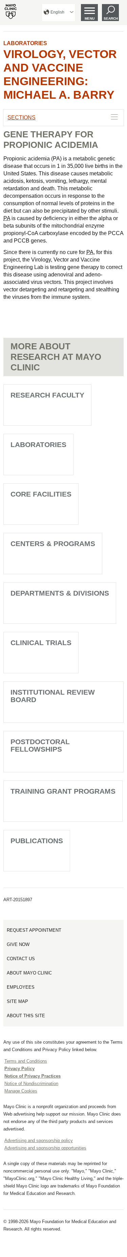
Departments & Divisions (59, 593)
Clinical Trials (40, 642)
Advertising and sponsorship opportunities (45, 1147)
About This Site (26, 1015)
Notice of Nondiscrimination (31, 1083)
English (57, 12)
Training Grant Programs (62, 791)
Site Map (17, 1001)
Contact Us (21, 958)
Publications (36, 841)
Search (111, 18)
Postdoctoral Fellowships (40, 745)
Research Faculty (47, 395)
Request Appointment (34, 930)
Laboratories (25, 43)
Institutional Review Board (52, 695)
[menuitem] (59, 12)
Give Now (18, 944)
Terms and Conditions (25, 1061)
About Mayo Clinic (29, 972)
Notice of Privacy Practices (32, 1076)
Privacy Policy (19, 1068)
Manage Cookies (20, 1091)
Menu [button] (89, 18)
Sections (21, 117)
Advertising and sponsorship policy (38, 1140)
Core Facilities (40, 494)
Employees (21, 987)
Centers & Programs (52, 543)
